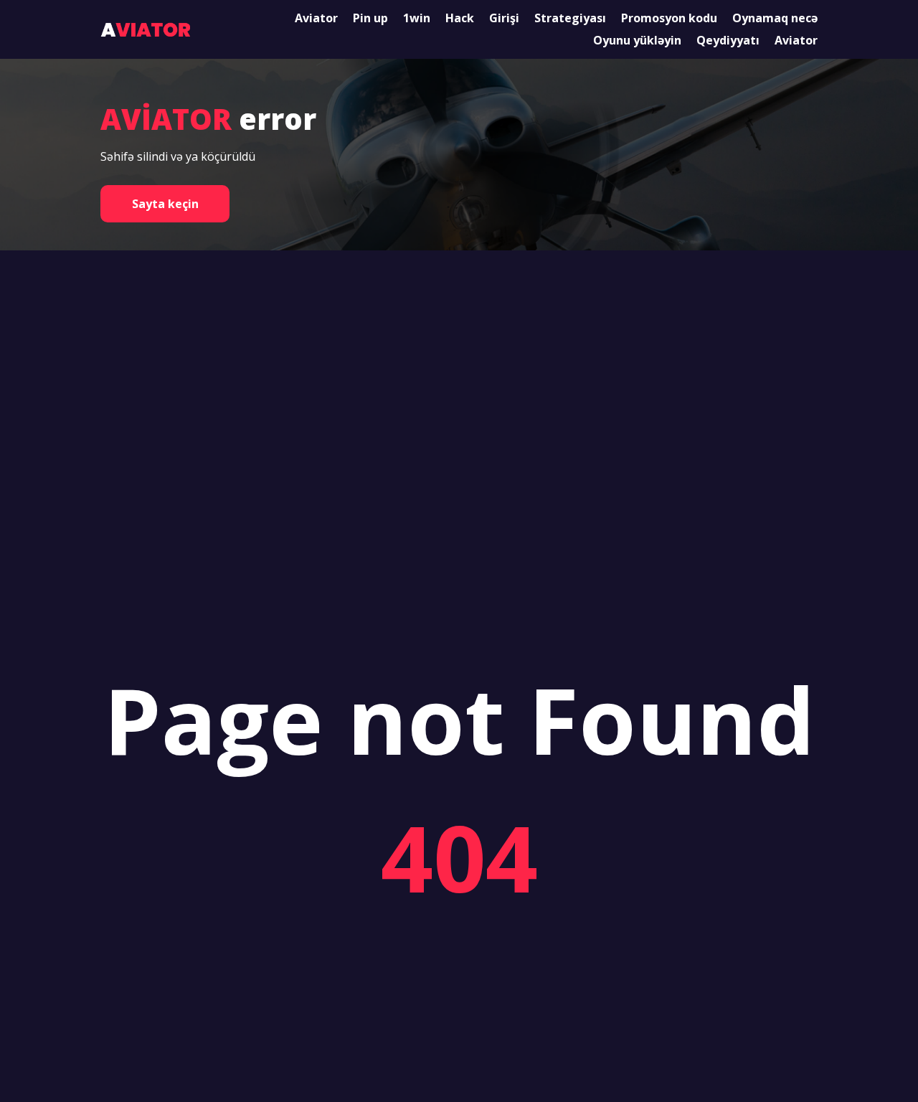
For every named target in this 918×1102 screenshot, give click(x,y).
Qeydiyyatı (728, 40)
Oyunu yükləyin (637, 40)
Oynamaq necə (775, 18)
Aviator (316, 18)
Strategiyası (570, 18)
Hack (459, 18)
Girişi (504, 18)
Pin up (370, 18)
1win (416, 18)
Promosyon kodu (669, 18)
